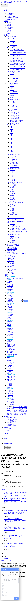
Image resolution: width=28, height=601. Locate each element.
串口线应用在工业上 (12, 418)
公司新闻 (9, 428)
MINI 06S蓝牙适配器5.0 (13, 244)
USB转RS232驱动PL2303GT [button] (14, 154)
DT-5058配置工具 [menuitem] (14, 247)
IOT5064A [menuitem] (12, 41)
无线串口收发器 (11, 340)
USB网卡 (9, 359)
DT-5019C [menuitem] (12, 224)
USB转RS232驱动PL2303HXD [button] (14, 182)
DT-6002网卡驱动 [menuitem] (14, 114)
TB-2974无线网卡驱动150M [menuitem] (17, 120)
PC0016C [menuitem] (12, 151)
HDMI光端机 (10, 289)
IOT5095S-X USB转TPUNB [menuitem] (17, 65)
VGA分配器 (10, 297)
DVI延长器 (9, 282)
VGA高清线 (10, 332)
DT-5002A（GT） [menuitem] (14, 159)
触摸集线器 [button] (10, 270)
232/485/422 (10, 339)
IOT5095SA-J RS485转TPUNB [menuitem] (17, 66)
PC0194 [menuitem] (11, 130)
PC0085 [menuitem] (11, 142)
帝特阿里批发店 (11, 19)
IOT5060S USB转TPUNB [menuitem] (16, 55)
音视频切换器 (10, 312)
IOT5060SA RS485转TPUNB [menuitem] (17, 58)
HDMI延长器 (10, 287)
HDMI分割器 (10, 387)
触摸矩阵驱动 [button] (10, 266)
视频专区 (6, 438)
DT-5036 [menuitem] (12, 262)
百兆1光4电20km (11, 379)
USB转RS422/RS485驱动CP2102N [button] (15, 218)
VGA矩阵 (9, 323)
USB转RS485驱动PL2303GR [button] (14, 234)
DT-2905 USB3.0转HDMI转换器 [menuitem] (18, 229)
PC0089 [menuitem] (11, 149)
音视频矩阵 (10, 320)
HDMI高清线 (10, 334)
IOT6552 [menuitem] (12, 94)
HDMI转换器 (10, 311)
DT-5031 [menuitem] (12, 189)
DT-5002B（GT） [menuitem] (14, 165)
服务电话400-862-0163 (6, 560)
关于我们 (6, 21)
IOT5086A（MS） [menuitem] (14, 78)
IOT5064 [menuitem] (12, 39)
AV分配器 (9, 300)
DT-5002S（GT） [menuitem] (14, 162)
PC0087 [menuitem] (11, 126)
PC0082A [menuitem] (12, 139)
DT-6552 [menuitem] (12, 84)
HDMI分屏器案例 (11, 421)
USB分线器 (10, 368)
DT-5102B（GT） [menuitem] (14, 163)
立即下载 (3, 489)
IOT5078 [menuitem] (12, 105)
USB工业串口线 (11, 349)
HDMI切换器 (10, 315)
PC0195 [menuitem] (11, 129)
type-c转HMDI (10, 393)
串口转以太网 (10, 343)
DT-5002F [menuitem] (12, 172)
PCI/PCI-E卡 (10, 370)
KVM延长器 (10, 286)
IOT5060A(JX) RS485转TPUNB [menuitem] (18, 52)
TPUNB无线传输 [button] (11, 47)
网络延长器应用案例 (12, 425)
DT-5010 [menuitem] (12, 241)
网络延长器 (10, 279)
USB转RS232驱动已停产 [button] (13, 237)
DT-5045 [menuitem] (12, 194)
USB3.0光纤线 (10, 337)
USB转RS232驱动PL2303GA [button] (14, 168)
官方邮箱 (6, 558)
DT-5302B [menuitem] (12, 180)
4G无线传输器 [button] (10, 252)
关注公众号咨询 (8, 443)
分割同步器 (10, 382)
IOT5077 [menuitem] (12, 104)
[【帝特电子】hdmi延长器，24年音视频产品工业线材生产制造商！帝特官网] (14, 2)
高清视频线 (10, 326)
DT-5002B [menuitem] (12, 179)
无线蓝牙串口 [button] (10, 38)
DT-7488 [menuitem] (12, 273)
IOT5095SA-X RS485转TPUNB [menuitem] (18, 61)
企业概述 (9, 24)
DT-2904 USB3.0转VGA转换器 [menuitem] (18, 228)
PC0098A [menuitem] (12, 146)
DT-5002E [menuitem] (12, 171)
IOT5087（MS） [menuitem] (14, 77)
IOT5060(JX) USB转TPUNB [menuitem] (17, 50)
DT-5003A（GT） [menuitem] (14, 160)
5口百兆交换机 (10, 399)
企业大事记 (10, 27)
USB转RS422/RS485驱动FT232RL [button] (15, 202)
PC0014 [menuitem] (11, 137)
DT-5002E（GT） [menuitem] (14, 156)
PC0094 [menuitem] (11, 147)
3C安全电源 (10, 373)
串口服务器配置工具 (12, 249)
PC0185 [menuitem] (11, 143)
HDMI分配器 (10, 298)
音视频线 (9, 360)
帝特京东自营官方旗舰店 (13, 17)
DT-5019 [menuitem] (12, 208)
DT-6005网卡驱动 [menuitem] (14, 118)
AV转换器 (9, 306)
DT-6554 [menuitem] (12, 87)
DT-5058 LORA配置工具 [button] (13, 245)
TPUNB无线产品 (11, 276)
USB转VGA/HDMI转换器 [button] (13, 226)
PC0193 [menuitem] (11, 131)
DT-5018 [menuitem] (12, 186)
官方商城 (6, 11)
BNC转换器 (10, 304)
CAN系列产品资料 (11, 36)
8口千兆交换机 (10, 404)
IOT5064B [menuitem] (12, 42)
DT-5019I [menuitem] (12, 213)
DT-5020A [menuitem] (12, 240)
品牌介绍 (9, 30)
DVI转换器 (9, 307)
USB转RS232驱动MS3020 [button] (13, 71)
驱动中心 (6, 35)
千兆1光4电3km (11, 381)
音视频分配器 (10, 292)
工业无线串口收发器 (12, 354)
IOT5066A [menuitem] (12, 102)
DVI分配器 (9, 295)
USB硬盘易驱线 (11, 367)
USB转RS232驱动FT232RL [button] (14, 185)
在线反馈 (9, 33)
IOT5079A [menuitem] (12, 201)
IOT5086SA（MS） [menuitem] (15, 80)
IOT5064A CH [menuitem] (13, 46)
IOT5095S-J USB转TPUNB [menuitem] (16, 69)
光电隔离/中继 (10, 348)
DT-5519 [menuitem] (12, 212)
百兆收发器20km (11, 376)
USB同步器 (10, 385)
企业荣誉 (9, 25)
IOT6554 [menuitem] (12, 97)
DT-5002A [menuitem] (12, 174)
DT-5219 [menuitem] (12, 209)
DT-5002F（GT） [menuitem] (14, 157)
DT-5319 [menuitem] (12, 210)
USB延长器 (10, 281)
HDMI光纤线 (10, 328)
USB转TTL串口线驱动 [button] (12, 83)
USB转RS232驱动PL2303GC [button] (14, 100)
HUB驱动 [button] (9, 255)
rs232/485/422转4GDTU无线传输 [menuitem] (18, 253)
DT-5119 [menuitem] (12, 206)
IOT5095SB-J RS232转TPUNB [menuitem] (17, 68)
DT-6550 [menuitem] (12, 263)
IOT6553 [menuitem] (12, 95)
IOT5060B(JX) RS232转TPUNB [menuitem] (18, 54)
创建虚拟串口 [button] (10, 258)
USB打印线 (10, 363)
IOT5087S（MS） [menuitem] (14, 81)
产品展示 (6, 275)
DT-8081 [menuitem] (12, 272)
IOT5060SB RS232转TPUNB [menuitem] (17, 57)
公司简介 (9, 22)
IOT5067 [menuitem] (12, 204)
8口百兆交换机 (10, 401)
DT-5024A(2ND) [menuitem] (14, 108)
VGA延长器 (10, 284)
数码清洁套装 (10, 357)
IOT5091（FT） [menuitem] (14, 216)
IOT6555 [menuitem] (12, 98)
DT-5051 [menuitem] (12, 190)
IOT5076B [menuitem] (12, 200)
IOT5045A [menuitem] (12, 195)
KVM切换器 (10, 314)
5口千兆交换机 (10, 402)
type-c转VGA (10, 395)
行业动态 (9, 430)
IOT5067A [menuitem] (12, 205)
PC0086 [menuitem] (11, 127)
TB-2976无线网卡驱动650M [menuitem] (17, 121)
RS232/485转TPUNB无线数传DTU (15, 278)
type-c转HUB (10, 390)
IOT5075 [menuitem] (12, 72)
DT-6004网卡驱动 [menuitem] (14, 117)
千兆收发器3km (11, 377)
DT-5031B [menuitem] (12, 193)
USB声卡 (9, 371)
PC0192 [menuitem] (11, 133)
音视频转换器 (10, 303)
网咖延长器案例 (11, 424)
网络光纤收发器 (11, 374)
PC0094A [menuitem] (12, 153)
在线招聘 (6, 433)
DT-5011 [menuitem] (12, 187)
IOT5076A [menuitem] (12, 197)
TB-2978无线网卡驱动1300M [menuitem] (17, 123)
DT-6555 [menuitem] (12, 88)
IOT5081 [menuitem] (12, 74)
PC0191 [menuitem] (11, 134)
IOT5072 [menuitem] (12, 236)
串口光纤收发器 (11, 342)
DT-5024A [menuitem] (12, 239)
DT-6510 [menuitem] (12, 265)
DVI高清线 (9, 329)
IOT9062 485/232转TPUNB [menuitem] (16, 49)
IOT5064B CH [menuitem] (13, 45)
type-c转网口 (10, 391)
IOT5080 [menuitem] (12, 198)
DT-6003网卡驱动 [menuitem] (14, 115)
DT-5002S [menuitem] (12, 176)
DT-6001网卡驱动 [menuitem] (14, 112)
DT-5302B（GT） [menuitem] (14, 167)
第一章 (5, 10)
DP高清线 (9, 331)
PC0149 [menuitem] (11, 145)
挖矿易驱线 (10, 422)
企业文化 (9, 28)
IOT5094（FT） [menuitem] (14, 215)
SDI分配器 (9, 293)
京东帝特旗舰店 (11, 14)
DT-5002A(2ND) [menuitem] (14, 109)
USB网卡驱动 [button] (10, 110)
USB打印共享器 (11, 362)
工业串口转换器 (11, 345)
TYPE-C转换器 (10, 388)
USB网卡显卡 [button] (10, 261)
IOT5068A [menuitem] (12, 225)
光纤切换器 (10, 318)
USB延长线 (10, 365)
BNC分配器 (10, 301)
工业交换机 (10, 398)
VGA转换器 (10, 309)
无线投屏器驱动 (11, 250)
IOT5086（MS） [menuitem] (14, 93)
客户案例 (6, 416)
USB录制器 (10, 384)
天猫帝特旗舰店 (11, 13)
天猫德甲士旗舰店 (11, 16)
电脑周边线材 (10, 356)
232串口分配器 (10, 352)
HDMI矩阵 (9, 321)
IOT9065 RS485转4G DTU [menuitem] (16, 60)
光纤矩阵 (9, 325)
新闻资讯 (6, 427)
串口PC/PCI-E (10, 351)
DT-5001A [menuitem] (12, 170)
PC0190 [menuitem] (11, 135)
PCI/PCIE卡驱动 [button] (11, 124)
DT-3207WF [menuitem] (13, 256)
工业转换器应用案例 (12, 419)
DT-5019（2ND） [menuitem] (14, 219)
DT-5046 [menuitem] (12, 183)
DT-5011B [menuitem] (12, 191)
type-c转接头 (10, 396)
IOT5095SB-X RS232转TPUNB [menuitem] (18, 63)
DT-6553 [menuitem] (12, 86)
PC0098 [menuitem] (11, 138)
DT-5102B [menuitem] (12, 178)
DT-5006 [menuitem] (12, 243)
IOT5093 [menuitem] (12, 90)
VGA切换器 (10, 317)
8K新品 (8, 336)
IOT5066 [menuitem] (12, 101)
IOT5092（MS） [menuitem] (14, 75)
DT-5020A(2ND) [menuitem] (14, 106)
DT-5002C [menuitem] (12, 175)
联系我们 (9, 32)
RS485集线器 (10, 346)
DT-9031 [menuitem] (12, 259)
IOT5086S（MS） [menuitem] (14, 91)
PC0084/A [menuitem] (12, 141)
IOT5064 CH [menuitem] (13, 43)
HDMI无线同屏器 (11, 290)
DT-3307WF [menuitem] (13, 268)
